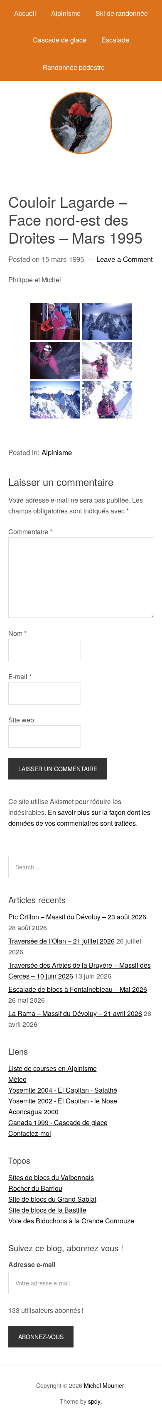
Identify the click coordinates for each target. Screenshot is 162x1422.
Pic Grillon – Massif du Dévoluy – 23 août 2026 (77, 916)
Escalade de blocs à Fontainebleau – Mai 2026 (77, 989)
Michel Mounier (104, 1385)
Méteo (17, 1079)
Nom (17, 633)
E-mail (20, 676)
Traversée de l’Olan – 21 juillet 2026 (61, 941)
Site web (21, 720)
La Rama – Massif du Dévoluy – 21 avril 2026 (75, 1013)
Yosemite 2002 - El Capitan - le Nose (62, 1101)
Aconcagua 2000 (33, 1111)
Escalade (115, 40)
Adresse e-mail (31, 1264)
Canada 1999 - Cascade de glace (58, 1122)
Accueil (25, 13)
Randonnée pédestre (73, 67)
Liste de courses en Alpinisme (52, 1068)
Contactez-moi (29, 1133)
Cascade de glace (59, 40)
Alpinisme (66, 13)
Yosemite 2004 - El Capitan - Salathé (62, 1090)
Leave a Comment (124, 259)
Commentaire (30, 531)
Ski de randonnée (122, 13)
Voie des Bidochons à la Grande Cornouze (71, 1220)
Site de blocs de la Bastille (47, 1210)
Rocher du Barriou (35, 1188)
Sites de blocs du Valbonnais (51, 1177)
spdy (94, 1401)
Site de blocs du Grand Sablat (52, 1199)
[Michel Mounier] (81, 151)
